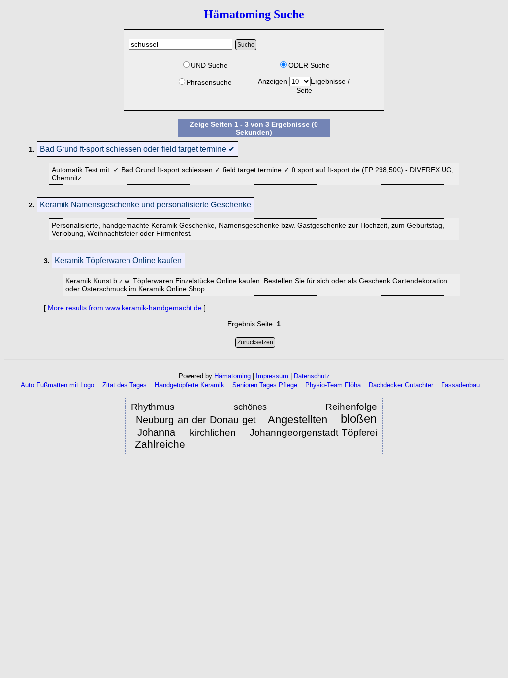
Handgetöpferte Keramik (189, 385)
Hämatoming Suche (254, 14)
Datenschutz (312, 376)
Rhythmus (162, 407)
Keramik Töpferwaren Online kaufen (118, 260)
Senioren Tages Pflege (264, 385)
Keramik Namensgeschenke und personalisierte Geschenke (145, 205)
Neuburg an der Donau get (196, 419)
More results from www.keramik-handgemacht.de (125, 308)
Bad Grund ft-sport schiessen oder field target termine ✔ (137, 149)
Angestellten (299, 419)
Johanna (158, 432)
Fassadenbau (460, 385)
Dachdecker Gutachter (401, 385)
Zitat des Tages (124, 385)
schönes (260, 407)
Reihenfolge (351, 407)
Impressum (272, 376)
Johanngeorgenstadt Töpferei (314, 432)
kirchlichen (213, 432)
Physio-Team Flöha (333, 385)
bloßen (359, 419)
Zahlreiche (161, 444)
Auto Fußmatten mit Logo (57, 385)
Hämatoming (232, 376)
